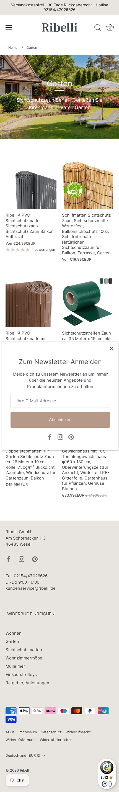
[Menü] (9, 27)
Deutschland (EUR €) (23, 755)
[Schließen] (111, 349)
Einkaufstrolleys (21, 674)
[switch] (107, 784)
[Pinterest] (71, 436)
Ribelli (25, 770)
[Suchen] (98, 28)
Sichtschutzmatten (24, 649)
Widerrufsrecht (78, 732)
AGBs (10, 732)
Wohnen (14, 633)
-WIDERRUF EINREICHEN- (31, 613)
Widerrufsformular (21, 740)
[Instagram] (60, 436)
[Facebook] (49, 436)
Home (12, 47)
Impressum (28, 732)
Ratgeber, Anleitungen (27, 682)
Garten (32, 47)
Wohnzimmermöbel (24, 658)
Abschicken (60, 419)
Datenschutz (51, 732)
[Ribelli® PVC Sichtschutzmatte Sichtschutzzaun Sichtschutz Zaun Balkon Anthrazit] (31, 183)
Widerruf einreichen (56, 740)
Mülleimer (15, 666)
